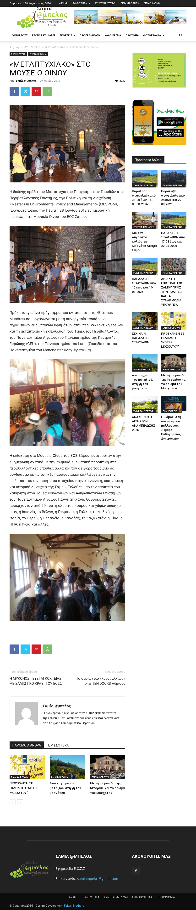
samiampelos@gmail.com (97, 878)
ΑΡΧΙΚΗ (63, 3)
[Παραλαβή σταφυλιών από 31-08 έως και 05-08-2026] (145, 178)
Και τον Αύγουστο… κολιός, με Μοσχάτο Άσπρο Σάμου (144, 241)
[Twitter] (25, 91)
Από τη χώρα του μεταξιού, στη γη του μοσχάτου (65, 788)
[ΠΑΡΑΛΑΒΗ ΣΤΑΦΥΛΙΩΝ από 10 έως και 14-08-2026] (145, 266)
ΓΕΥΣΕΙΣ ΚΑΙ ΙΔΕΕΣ (43, 35)
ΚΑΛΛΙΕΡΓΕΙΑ (112, 35)
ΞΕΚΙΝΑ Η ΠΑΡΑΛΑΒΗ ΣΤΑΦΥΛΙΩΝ (140, 338)
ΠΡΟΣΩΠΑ (132, 35)
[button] (180, 35)
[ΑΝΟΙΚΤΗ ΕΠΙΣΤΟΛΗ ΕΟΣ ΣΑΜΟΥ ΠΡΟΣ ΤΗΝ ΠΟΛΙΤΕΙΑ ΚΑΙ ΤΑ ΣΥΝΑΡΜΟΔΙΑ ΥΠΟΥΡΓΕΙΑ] (174, 266)
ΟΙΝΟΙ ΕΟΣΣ (20, 35)
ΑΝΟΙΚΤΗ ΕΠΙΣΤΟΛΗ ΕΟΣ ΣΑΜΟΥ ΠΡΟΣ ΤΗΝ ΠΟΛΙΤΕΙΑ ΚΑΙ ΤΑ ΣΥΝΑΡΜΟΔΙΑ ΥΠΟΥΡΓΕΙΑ (172, 291)
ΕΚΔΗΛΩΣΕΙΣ (31, 47)
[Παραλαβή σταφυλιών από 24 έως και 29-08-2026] (174, 178)
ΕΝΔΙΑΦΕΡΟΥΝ (37, 54)
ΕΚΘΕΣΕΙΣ (66, 35)
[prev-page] (13, 802)
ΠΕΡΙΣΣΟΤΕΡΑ (58, 745)
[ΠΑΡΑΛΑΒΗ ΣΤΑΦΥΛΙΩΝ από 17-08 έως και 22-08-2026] (174, 220)
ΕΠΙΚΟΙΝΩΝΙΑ (152, 3)
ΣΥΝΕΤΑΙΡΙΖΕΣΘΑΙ (105, 3)
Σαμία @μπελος (26, 80)
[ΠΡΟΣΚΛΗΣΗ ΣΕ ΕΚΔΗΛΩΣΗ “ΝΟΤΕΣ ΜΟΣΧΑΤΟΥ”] (27, 767)
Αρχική (14, 47)
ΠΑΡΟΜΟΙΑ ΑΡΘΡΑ (26, 745)
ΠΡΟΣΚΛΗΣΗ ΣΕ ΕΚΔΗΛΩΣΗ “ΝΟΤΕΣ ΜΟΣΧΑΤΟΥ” (24, 788)
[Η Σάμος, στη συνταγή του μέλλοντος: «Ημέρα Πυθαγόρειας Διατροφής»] (174, 404)
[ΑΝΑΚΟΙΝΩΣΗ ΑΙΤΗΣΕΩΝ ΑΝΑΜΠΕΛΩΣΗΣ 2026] (145, 404)
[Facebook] (182, 3)
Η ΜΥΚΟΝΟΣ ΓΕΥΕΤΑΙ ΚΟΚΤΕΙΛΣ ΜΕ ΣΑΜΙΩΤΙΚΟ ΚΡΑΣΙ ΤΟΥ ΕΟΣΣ (36, 681)
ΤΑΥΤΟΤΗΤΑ (80, 3)
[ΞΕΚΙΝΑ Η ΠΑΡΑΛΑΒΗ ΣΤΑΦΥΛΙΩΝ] (145, 321)
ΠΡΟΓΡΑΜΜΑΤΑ (90, 35)
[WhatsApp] (47, 91)
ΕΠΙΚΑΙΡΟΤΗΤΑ (130, 3)
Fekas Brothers (73, 906)
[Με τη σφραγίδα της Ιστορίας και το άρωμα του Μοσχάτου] (107, 767)
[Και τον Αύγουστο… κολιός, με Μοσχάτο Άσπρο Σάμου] (145, 220)
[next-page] (20, 802)
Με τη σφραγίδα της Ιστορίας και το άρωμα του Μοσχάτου (107, 788)
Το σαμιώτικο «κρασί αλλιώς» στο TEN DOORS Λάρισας (100, 681)
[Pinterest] (36, 91)
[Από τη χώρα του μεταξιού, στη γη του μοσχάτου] (67, 767)
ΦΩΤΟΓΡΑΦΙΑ (152, 35)
